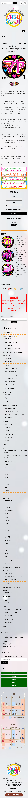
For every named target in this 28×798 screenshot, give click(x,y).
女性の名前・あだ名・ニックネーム (11, 587)
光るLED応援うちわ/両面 (11, 342)
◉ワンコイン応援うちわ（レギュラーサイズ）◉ (14, 352)
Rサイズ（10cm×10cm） (11, 378)
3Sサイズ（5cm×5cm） (10, 388)
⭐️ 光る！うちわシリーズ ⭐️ (10, 336)
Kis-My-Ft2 (7, 513)
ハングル (7, 440)
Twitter (14, 679)
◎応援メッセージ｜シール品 (10, 408)
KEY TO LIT (8, 547)
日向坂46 (7, 490)
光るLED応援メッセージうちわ (12, 348)
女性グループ (6, 570)
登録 (4, 662)
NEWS (6, 504)
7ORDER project (9, 560)
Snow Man (7, 533)
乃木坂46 (7, 484)
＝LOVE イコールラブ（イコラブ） (13, 576)
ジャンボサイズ (8, 358)
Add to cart (14, 213)
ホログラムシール (9, 401)
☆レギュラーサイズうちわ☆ (10, 619)
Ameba (14, 685)
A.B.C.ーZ (7, 520)
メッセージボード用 (10, 437)
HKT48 (6, 474)
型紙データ (5, 626)
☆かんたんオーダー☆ (8, 425)
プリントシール (8, 394)
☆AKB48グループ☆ (8, 461)
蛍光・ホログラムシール (11, 417)
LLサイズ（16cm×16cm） (11, 368)
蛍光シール (7, 398)
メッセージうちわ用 (10, 434)
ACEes (6, 543)
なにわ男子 (7, 537)
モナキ (6, 553)
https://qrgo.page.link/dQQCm (8, 148)
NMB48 (6, 471)
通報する (14, 222)
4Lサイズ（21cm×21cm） (11, 361)
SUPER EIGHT (8, 507)
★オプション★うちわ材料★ (10, 405)
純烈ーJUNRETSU (7, 596)
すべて (4, 288)
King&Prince (8, 527)
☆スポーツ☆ (6, 606)
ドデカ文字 (5, 421)
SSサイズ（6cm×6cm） (11, 384)
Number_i (7, 563)
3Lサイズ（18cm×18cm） (11, 365)
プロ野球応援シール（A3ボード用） (13, 609)
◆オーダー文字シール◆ (9, 355)
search (15, 3)
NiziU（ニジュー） (9, 573)
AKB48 (6, 464)
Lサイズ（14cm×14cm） (11, 371)
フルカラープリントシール (11, 411)
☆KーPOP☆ (6, 448)
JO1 (6, 556)
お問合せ (5, 641)
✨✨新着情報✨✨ (7, 332)
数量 (14, 202)
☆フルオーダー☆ (7, 444)
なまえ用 (7, 431)
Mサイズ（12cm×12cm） (11, 375)
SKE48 (6, 467)
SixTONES (7, 530)
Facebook (14, 682)
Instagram (14, 676)
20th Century (8, 500)
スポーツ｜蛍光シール (10, 615)
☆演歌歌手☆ (6, 590)
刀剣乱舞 (5, 600)
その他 (6, 494)
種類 (14, 196)
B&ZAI (6, 550)
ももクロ (7, 583)
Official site (14, 673)
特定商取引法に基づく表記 (9, 646)
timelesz (7, 517)
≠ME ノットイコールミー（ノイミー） (14, 579)
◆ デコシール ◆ (7, 392)
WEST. (6, 523)
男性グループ (6, 498)
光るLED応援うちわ (10, 338)
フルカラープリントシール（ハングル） (14, 414)
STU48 (6, 481)
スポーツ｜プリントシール (11, 612)
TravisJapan (8, 540)
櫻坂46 (6, 487)
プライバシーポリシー (8, 644)
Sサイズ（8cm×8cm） (10, 381)
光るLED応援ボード (10, 345)
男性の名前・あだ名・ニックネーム (11, 567)
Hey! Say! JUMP (9, 510)
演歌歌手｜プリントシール (11, 593)
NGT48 (6, 477)
